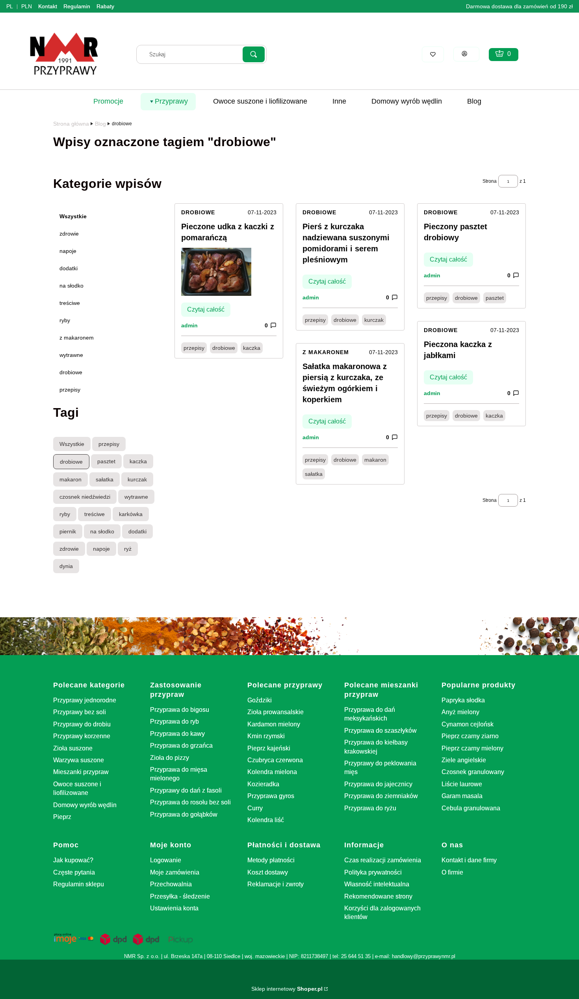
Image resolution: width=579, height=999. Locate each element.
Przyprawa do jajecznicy (378, 784)
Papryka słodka (463, 700)
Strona (489, 181)
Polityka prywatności (373, 872)
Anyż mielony (460, 712)
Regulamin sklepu (78, 884)
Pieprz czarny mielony (472, 748)
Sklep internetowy (287, 989)
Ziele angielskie (464, 760)
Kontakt (47, 6)
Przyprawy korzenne (81, 736)
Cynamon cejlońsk (468, 724)
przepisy (69, 389)
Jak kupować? (73, 860)
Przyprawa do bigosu (179, 709)
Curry (255, 808)
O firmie (452, 872)
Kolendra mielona (272, 772)
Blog (100, 124)
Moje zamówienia (174, 872)
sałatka (314, 474)
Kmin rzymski (266, 736)
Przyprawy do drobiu (82, 724)
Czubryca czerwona (275, 760)
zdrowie (69, 233)
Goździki (259, 700)
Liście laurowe (462, 784)
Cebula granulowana (471, 808)
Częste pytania (74, 872)
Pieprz (62, 816)
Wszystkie (73, 216)
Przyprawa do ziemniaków (381, 796)
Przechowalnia (171, 884)
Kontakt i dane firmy (469, 860)
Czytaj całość (206, 309)
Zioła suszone (73, 748)
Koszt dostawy (267, 872)
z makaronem (76, 337)
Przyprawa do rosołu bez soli (190, 802)
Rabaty (105, 6)
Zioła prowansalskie (275, 712)
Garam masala (462, 796)
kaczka (251, 348)
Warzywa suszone (78, 760)
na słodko (71, 285)
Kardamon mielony (273, 724)
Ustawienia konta (174, 908)
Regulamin (76, 6)
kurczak (374, 320)
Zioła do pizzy (169, 757)
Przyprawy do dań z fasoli (186, 790)
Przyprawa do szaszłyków (380, 730)
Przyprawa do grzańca (181, 745)
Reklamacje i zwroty (275, 884)
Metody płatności (271, 860)
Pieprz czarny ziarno (470, 736)
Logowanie (165, 860)
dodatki (68, 268)
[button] (254, 54)
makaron (375, 460)
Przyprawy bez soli (79, 712)
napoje (67, 251)
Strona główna (71, 124)
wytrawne (71, 355)
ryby (64, 320)
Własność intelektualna (376, 884)
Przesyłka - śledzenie (180, 896)
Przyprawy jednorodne (84, 700)
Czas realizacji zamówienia (382, 860)
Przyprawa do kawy (177, 733)
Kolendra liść (265, 820)
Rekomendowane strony (378, 896)
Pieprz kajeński (268, 748)
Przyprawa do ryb (174, 721)
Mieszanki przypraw (81, 772)
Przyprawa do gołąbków (183, 814)
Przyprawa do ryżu (370, 808)
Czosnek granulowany (473, 772)
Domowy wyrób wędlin (85, 805)
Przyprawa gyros (270, 796)
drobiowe (70, 372)
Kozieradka (263, 784)
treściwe (69, 303)
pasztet (495, 298)
